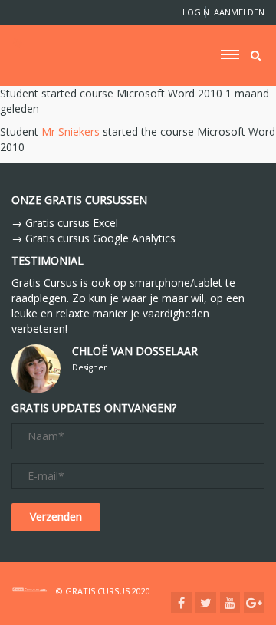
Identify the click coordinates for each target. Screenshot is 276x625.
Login (190, 12)
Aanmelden (239, 12)
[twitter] (206, 602)
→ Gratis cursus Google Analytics (94, 238)
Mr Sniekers (70, 131)
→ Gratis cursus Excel (65, 222)
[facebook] (181, 602)
